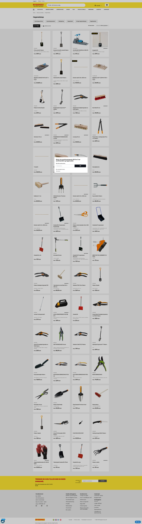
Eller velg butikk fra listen (60, 169)
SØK (80, 165)
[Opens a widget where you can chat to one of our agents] (138, 522)
